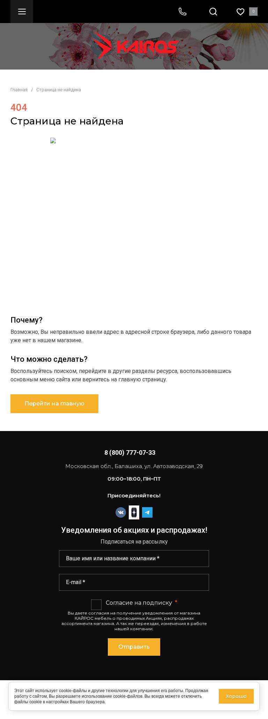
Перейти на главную (54, 403)
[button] (21, 11)
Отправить (134, 646)
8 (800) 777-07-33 (129, 452)
